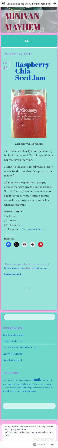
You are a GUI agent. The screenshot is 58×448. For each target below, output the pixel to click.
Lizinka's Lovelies (46, 384)
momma (13, 387)
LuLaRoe (6, 387)
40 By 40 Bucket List (12, 341)
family (36, 379)
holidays (17, 384)
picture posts (37, 387)
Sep (5, 64)
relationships (48, 387)
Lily (37, 384)
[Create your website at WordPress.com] (29, 3)
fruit (37, 268)
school (6, 391)
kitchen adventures (13, 268)
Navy (18, 387)
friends (45, 380)
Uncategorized (28, 391)
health (10, 384)
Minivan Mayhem (22, 21)
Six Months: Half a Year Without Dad (19, 347)
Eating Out (27, 380)
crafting (19, 380)
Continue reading (33, 229)
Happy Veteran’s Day (12, 353)
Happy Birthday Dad (12, 360)
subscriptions (14, 391)
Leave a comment (12, 274)
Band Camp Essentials (13, 335)
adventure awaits (9, 380)
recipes (43, 268)
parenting (27, 387)
